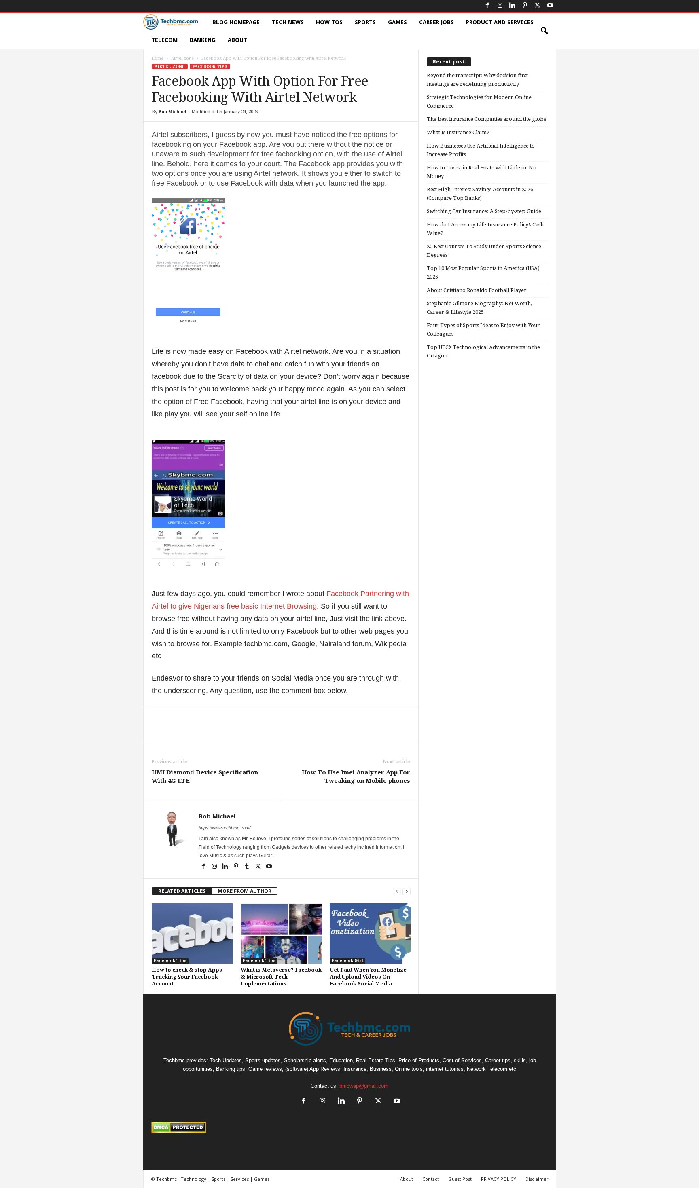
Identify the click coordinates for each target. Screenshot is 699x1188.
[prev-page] (397, 891)
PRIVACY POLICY (498, 1179)
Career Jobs (436, 22)
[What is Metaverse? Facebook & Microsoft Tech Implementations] (281, 933)
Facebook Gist (347, 960)
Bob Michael (172, 111)
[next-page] (406, 891)
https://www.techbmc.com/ (224, 827)
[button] (544, 31)
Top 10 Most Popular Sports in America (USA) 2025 (483, 272)
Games (397, 22)
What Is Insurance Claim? (458, 132)
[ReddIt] (284, 731)
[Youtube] (550, 6)
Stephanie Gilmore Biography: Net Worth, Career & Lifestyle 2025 (479, 307)
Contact (430, 1179)
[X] (537, 6)
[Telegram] (303, 731)
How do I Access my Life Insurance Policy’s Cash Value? (485, 229)
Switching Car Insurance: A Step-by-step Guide (484, 211)
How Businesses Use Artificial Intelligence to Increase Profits (481, 150)
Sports (365, 22)
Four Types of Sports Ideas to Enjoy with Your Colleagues (483, 329)
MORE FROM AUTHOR (244, 891)
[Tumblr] (247, 867)
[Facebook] (487, 6)
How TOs (329, 22)
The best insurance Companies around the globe (486, 119)
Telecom (164, 40)
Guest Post (460, 1179)
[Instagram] (500, 6)
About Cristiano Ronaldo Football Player (477, 290)
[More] (321, 731)
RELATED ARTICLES (181, 891)
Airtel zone (182, 58)
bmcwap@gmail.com (363, 1086)
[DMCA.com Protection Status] (349, 1127)
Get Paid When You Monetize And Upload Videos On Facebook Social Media (368, 977)
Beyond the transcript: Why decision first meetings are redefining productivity (477, 79)
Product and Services (500, 22)
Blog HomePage (236, 22)
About (237, 40)
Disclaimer (537, 1179)
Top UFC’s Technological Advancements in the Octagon (483, 351)
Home (157, 58)
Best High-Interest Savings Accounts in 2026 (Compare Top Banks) (480, 193)
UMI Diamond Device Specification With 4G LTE (205, 776)
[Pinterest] (525, 6)
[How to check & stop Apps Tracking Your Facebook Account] (192, 933)
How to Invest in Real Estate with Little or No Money (481, 172)
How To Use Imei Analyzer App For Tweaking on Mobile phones (356, 776)
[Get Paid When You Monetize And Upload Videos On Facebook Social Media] (370, 933)
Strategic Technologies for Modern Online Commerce (479, 101)
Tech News (288, 22)
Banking (203, 40)
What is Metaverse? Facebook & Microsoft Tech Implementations (281, 977)
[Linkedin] (512, 6)
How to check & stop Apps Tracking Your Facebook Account (187, 977)
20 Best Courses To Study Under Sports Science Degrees (484, 250)
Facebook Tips (210, 66)
